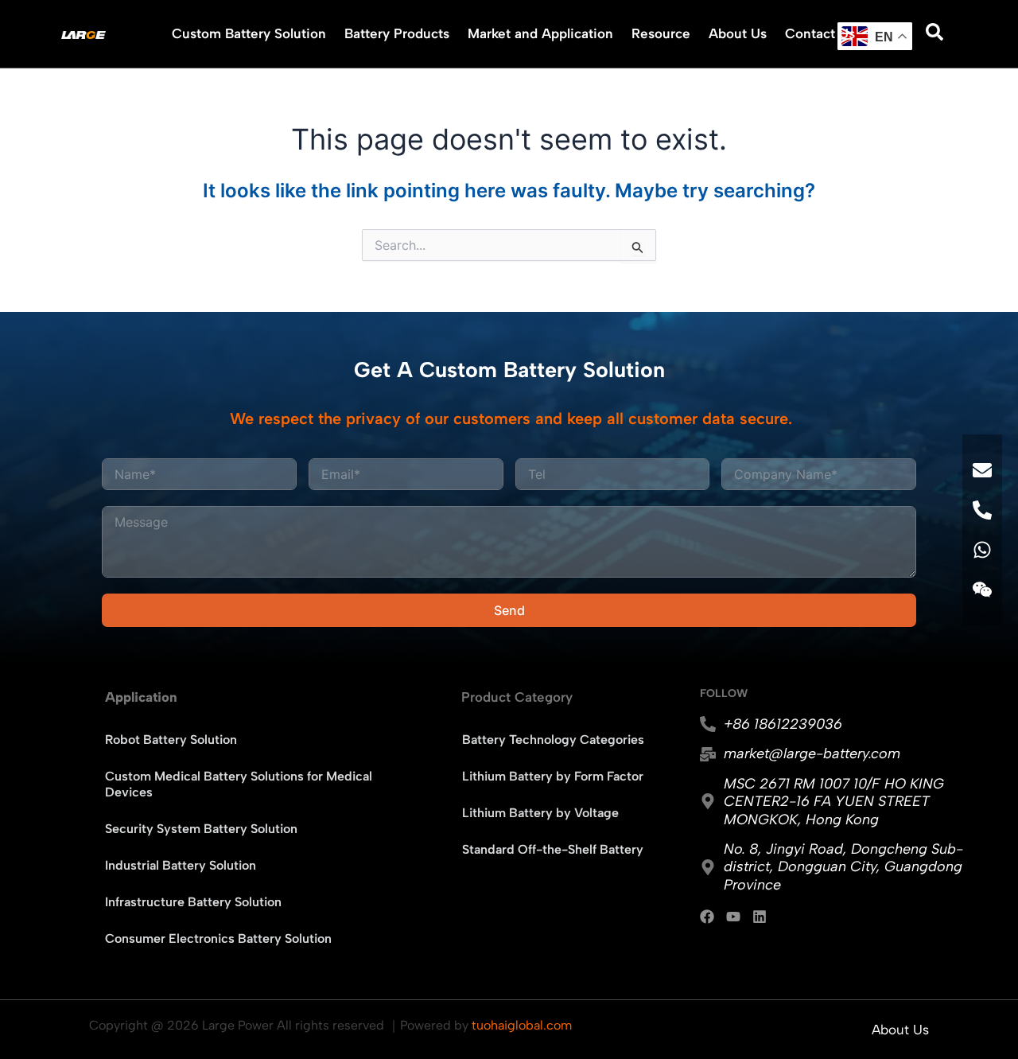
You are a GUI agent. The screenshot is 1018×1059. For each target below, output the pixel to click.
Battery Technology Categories (553, 739)
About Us (738, 33)
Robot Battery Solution (171, 739)
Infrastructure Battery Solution (193, 901)
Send (509, 610)
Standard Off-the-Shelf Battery (552, 849)
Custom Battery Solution (249, 33)
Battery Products (396, 33)
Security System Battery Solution (201, 828)
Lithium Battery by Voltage (540, 812)
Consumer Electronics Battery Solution (218, 938)
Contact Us (820, 33)
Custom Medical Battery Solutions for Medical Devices (238, 784)
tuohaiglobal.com (522, 1025)
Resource (660, 33)
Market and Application (540, 33)
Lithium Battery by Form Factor (552, 776)
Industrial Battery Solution (180, 865)
